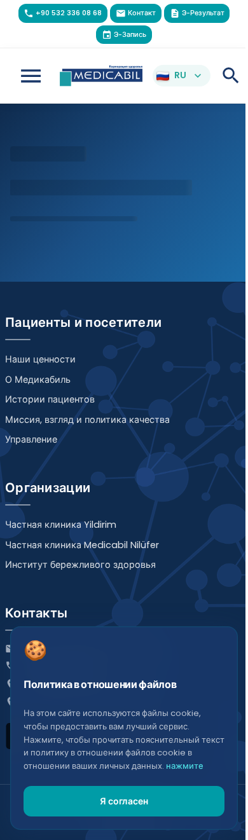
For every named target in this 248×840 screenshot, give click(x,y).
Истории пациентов (50, 399)
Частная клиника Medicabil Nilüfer (82, 545)
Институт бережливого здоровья (80, 564)
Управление (31, 439)
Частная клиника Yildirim (60, 524)
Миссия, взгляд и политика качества (87, 419)
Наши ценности (40, 359)
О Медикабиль (38, 379)
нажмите (184, 766)
